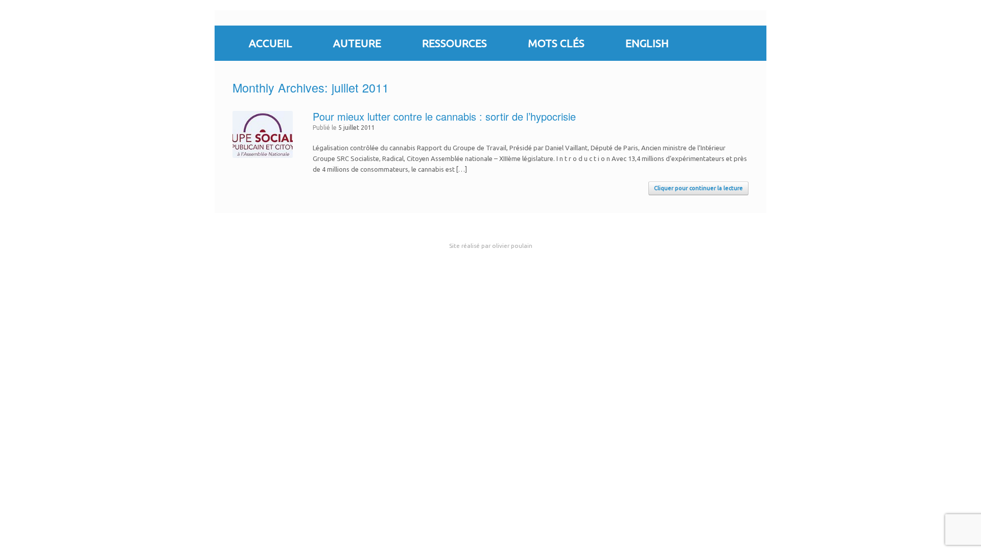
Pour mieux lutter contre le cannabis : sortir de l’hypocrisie (444, 116)
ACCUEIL (270, 43)
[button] (751, 43)
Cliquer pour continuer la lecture (698, 188)
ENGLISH (647, 43)
